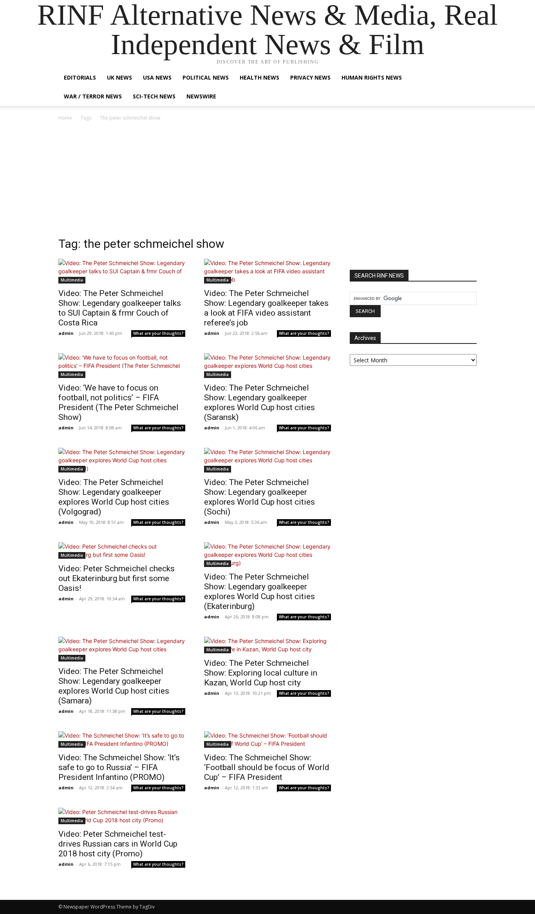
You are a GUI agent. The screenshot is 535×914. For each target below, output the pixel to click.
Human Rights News (372, 77)
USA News (157, 77)
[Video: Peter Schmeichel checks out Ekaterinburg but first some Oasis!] (121, 550)
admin (66, 333)
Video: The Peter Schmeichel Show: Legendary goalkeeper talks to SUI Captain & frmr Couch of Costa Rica (119, 308)
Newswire (201, 96)
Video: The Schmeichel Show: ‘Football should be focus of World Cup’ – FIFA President (266, 767)
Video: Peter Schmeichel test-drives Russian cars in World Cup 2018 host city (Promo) (117, 843)
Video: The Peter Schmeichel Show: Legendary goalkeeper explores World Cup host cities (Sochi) (259, 497)
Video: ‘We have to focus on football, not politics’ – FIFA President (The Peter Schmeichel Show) (118, 402)
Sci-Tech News (154, 96)
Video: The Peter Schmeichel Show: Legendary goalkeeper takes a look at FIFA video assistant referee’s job (266, 308)
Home (65, 117)
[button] (467, 78)
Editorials (80, 77)
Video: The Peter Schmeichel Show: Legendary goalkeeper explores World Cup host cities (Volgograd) (113, 497)
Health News (259, 77)
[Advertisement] (267, 181)
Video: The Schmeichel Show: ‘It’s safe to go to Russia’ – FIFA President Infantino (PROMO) (119, 767)
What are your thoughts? (158, 333)
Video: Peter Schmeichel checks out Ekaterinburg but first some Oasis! (116, 578)
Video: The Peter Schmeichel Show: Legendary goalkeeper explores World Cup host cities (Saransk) (259, 402)
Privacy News (310, 77)
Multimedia (72, 280)
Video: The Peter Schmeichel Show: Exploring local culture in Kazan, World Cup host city (260, 672)
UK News (119, 77)
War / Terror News (93, 96)
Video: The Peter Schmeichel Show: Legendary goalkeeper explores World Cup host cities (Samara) (113, 686)
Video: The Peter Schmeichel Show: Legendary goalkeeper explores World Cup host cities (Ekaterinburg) (259, 591)
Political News (206, 77)
